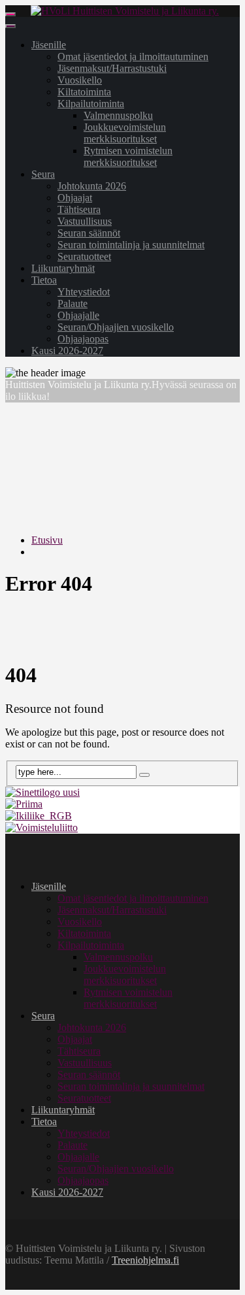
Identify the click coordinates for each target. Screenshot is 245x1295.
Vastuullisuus (84, 221)
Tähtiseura (79, 209)
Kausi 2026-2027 (67, 350)
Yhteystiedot (83, 291)
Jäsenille (48, 44)
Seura (43, 174)
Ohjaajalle (78, 315)
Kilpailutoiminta (90, 103)
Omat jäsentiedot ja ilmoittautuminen (132, 56)
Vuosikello (79, 80)
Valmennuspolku (118, 115)
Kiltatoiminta (84, 91)
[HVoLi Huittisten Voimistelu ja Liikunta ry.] (125, 10)
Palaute (72, 303)
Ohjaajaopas (82, 338)
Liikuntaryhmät (63, 268)
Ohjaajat (74, 197)
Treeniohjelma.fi (145, 1260)
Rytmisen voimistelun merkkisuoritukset (128, 156)
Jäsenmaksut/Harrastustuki (112, 68)
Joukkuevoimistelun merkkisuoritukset (125, 133)
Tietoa (44, 280)
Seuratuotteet (84, 256)
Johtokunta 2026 (91, 185)
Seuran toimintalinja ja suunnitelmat (130, 244)
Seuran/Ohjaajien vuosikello (115, 327)
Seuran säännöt (88, 232)
